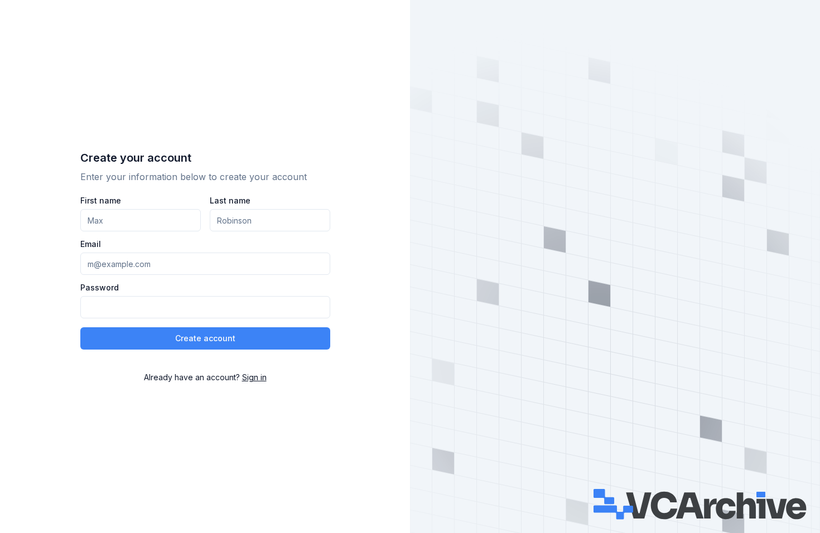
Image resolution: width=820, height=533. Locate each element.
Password (99, 288)
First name (100, 201)
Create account (205, 338)
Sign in (254, 377)
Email (90, 244)
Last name (230, 201)
